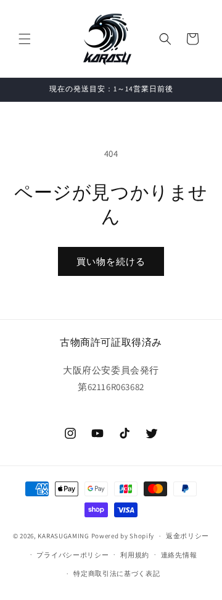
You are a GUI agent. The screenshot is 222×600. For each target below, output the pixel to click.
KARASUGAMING (63, 535)
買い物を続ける (111, 261)
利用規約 (134, 555)
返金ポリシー (187, 535)
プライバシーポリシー (72, 555)
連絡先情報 (179, 555)
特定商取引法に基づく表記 (116, 573)
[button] (24, 38)
